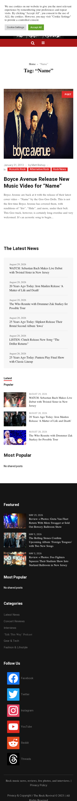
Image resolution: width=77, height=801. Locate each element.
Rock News (59, 169)
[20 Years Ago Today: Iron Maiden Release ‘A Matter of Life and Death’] (15, 419)
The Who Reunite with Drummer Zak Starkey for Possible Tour (38, 306)
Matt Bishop (38, 165)
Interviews (10, 628)
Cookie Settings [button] (15, 27)
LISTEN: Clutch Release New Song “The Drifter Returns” (34, 341)
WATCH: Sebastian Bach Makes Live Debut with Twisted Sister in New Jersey (35, 270)
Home (32, 64)
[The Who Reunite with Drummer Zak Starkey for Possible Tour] (15, 437)
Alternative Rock (39, 169)
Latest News (12, 615)
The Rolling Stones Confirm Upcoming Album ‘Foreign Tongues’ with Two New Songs (50, 542)
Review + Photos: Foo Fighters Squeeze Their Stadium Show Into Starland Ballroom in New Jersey (48, 561)
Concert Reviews (14, 621)
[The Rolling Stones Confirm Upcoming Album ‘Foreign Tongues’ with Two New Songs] (15, 540)
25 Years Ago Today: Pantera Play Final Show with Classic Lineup (36, 359)
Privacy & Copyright (19, 795)
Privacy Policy (38, 785)
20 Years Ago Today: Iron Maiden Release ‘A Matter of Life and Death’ (36, 288)
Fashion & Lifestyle (16, 647)
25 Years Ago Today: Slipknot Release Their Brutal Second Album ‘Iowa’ (35, 324)
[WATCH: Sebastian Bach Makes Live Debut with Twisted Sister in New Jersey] (15, 399)
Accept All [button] (36, 27)
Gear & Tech (11, 641)
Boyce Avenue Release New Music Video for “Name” (36, 182)
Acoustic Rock (17, 169)
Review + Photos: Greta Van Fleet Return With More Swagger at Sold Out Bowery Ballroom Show (49, 522)
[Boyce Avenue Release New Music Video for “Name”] (38, 124)
